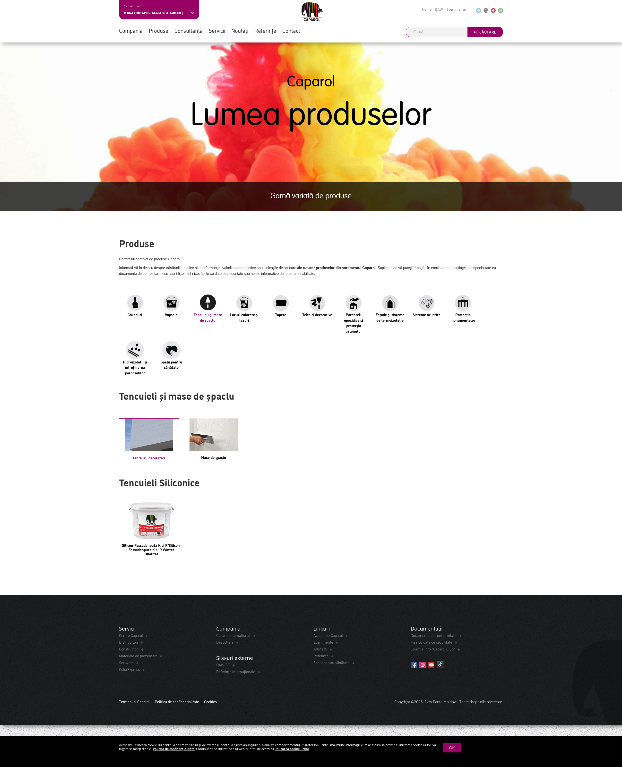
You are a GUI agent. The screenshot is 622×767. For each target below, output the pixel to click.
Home (427, 9)
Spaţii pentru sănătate (331, 662)
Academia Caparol (328, 635)
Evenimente (456, 9)
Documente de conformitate (434, 635)
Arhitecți (320, 648)
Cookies (210, 701)
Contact (291, 30)
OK (452, 747)
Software (127, 662)
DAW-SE (223, 664)
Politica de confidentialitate (177, 701)
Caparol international (233, 635)
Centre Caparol (131, 635)
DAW (439, 9)
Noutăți (239, 30)
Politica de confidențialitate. (174, 749)
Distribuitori (129, 642)
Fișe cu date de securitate (432, 642)
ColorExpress (130, 669)
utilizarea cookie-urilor (292, 749)
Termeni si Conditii (134, 701)
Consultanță (188, 30)
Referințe (265, 30)
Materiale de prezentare (138, 655)
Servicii (217, 30)
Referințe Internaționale (236, 671)
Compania (131, 30)
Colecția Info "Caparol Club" (433, 648)
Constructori (129, 648)
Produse (158, 30)
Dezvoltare (225, 642)
